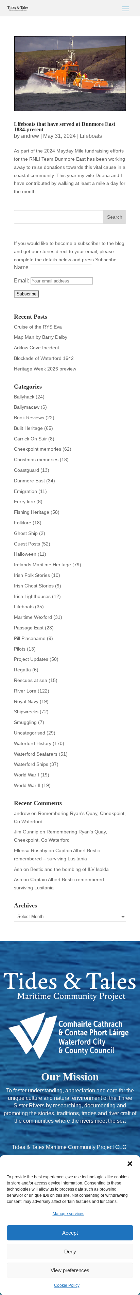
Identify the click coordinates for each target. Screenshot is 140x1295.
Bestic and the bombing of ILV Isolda (69, 869)
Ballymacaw (26, 407)
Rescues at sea (30, 680)
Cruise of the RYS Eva (38, 327)
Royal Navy (26, 701)
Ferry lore (24, 501)
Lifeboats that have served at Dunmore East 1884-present (64, 126)
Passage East (28, 627)
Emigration (25, 491)
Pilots (19, 649)
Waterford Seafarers (35, 754)
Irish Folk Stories (32, 575)
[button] (129, 1163)
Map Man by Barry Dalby (40, 337)
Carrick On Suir (30, 438)
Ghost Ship (26, 533)
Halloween (25, 554)
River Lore (25, 691)
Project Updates (31, 659)
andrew (30, 136)
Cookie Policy (67, 1285)
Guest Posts (27, 544)
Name (21, 267)
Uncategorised (29, 733)
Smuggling (25, 722)
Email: (22, 280)
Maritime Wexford (33, 617)
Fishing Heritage (31, 512)
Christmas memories (36, 459)
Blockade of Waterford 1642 (44, 358)
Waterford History (32, 743)
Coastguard (26, 470)
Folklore (22, 522)
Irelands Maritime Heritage (42, 564)
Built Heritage (28, 428)
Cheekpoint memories (37, 449)
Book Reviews (29, 417)
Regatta (22, 669)
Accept (70, 1233)
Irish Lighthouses (32, 596)
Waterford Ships (31, 764)
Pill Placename (30, 638)
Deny (70, 1251)
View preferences (70, 1270)
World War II (27, 785)
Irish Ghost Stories (34, 585)
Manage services (68, 1213)
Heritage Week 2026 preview (45, 369)
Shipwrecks (26, 711)
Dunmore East (29, 480)
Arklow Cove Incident (36, 347)
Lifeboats (91, 136)
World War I (26, 774)
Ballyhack (24, 396)
